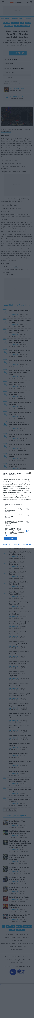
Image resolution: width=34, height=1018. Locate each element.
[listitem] (17, 505)
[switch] (27, 509)
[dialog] (17, 509)
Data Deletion (7, 544)
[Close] (30, 473)
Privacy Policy (27, 544)
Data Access (17, 544)
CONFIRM (10, 538)
